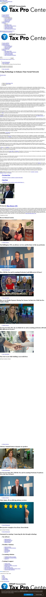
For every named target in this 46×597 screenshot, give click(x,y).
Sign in (13, 30)
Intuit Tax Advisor (7, 546)
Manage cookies (5, 579)
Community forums (7, 564)
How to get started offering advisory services (12, 568)
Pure (2, 147)
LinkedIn (1, 115)
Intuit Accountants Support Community (6, 30)
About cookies (4, 578)
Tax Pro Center (7, 566)
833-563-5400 (6, 581)
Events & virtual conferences (9, 569)
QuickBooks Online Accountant (10, 556)
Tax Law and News (5, 14)
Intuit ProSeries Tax (8, 541)
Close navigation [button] (3, 3)
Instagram (1, 172)
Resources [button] (4, 22)
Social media (7, 132)
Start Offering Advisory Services (10, 25)
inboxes (39, 162)
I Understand (28, 594)
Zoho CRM (11, 151)
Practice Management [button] (6, 16)
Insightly (7, 147)
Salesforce (17, 151)
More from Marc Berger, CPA (30, 213)
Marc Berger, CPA (9, 83)
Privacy (3, 576)
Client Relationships (5, 21)
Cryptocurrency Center (8, 26)
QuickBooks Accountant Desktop (10, 557)
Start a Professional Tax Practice (10, 28)
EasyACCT (6, 558)
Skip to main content (3, 0)
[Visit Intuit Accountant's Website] (7, 1)
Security (3, 577)
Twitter (5, 172)
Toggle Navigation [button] (4, 2)
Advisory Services (5, 15)
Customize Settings (39, 594)
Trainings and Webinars (8, 27)
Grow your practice (7, 19)
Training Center (7, 563)
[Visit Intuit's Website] (1, 1)
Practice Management (8, 18)
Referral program (7, 542)
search (1, 57)
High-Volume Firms (8, 24)
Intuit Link (6, 552)
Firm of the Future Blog (8, 567)
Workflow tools (7, 20)
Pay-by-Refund (7, 551)
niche (3, 112)
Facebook (36, 171)
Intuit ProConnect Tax (8, 540)
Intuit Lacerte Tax (7, 539)
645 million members (39, 115)
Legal (3, 575)
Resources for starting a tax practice (10, 565)
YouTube (9, 136)
